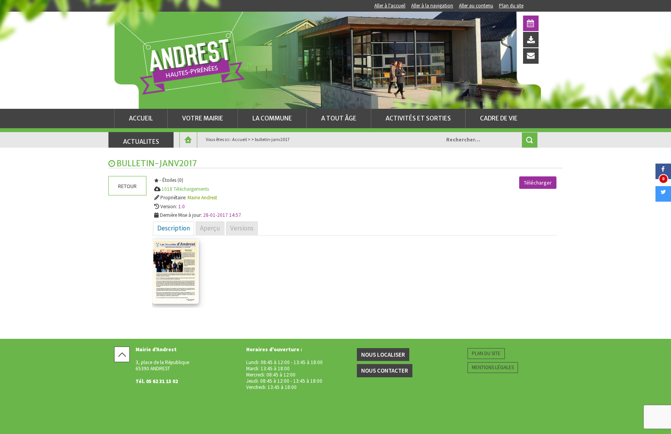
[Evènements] (531, 23)
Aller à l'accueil (389, 5)
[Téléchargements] (531, 39)
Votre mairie (202, 118)
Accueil (141, 118)
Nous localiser (383, 354)
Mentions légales (493, 367)
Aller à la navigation (432, 5)
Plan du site (511, 5)
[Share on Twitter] (663, 199)
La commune (272, 118)
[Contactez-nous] (531, 56)
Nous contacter (384, 370)
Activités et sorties (418, 118)
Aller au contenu (476, 5)
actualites (141, 141)
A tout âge (338, 118)
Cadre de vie (499, 118)
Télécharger (538, 182)
